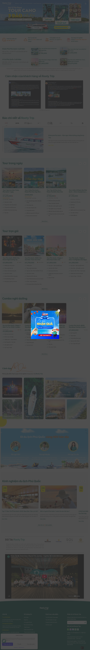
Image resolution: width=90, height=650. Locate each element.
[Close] (59, 310)
